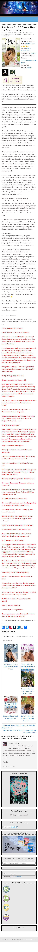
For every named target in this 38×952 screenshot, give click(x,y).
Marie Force (30, 43)
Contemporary (15, 34)
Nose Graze (19, 941)
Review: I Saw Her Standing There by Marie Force (27, 718)
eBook (29, 67)
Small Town (28, 34)
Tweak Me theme (29, 939)
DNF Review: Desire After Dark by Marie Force (11, 666)
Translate (18, 877)
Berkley (33, 53)
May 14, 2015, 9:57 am (9, 766)
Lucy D (23, 32)
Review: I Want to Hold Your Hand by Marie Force (27, 691)
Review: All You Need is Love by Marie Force (10, 718)
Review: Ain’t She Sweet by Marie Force (27, 665)
